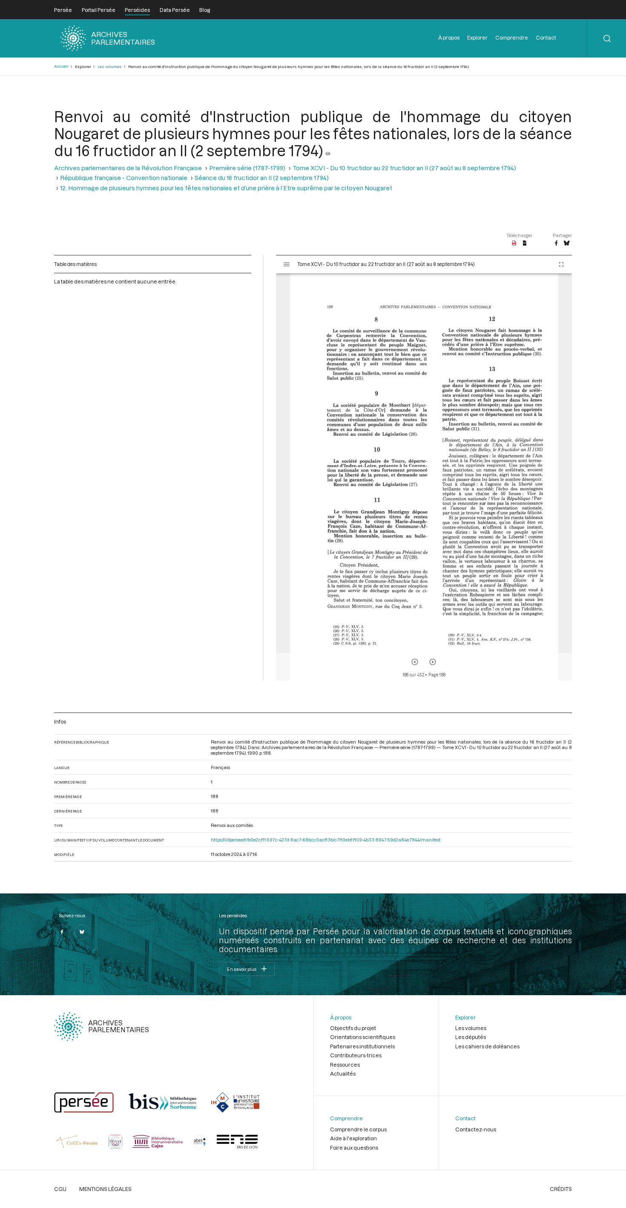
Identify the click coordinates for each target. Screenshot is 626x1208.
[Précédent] (415, 662)
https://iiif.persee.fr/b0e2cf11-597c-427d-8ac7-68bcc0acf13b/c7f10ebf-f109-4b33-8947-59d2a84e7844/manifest (326, 839)
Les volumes (110, 66)
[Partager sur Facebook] (556, 243)
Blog (204, 10)
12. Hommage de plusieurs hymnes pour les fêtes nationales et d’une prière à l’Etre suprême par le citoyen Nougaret (226, 188)
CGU (60, 1189)
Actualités (343, 1073)
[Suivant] (433, 662)
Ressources (345, 1065)
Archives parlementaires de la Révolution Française (128, 168)
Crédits (561, 1189)
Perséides (137, 10)
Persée (63, 10)
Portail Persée (98, 10)
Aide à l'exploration (353, 1138)
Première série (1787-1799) (247, 168)
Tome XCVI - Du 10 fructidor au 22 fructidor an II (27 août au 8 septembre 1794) (404, 168)
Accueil (61, 66)
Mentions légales (105, 1189)
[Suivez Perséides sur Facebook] (61, 932)
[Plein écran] (561, 264)
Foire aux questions (354, 1148)
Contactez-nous (475, 1129)
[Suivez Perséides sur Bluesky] (82, 932)
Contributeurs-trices (356, 1055)
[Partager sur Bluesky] (566, 243)
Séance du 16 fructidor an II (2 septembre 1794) (262, 177)
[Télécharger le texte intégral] (525, 243)
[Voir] (327, 150)
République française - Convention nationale (123, 177)
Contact (546, 37)
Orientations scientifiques (362, 1037)
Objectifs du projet (353, 1028)
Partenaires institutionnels (362, 1046)
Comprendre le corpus (358, 1129)
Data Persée (175, 10)
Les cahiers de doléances (487, 1046)
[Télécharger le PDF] (514, 243)
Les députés (470, 1037)
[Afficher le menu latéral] (287, 264)
